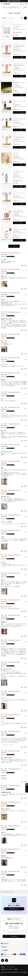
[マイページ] (23, 4)
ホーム (2, 891)
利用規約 (3, 966)
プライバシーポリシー (10, 966)
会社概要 (15, 969)
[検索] (25, 7)
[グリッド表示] (21, 18)
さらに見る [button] (3, 327)
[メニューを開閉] (2, 4)
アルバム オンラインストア (14, 252)
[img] (4, 254)
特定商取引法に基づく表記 (6, 969)
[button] (22, 265)
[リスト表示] (25, 18)
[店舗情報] (21, 4)
